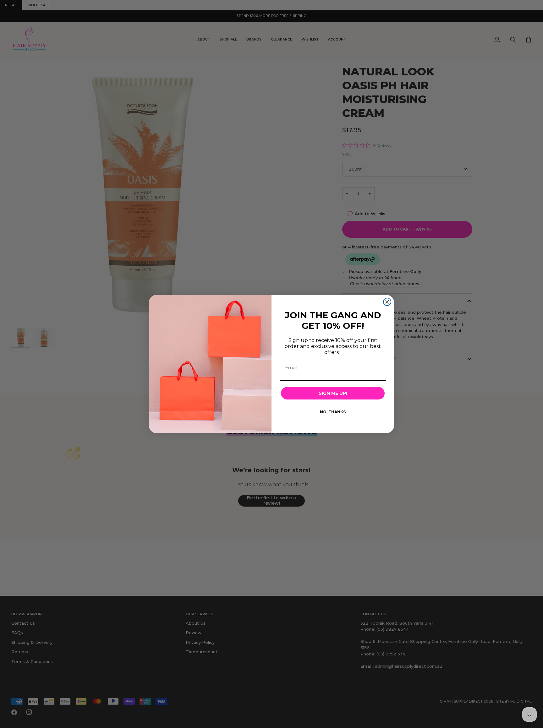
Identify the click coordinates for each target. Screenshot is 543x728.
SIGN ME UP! (333, 393)
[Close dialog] (387, 302)
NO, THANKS (333, 412)
